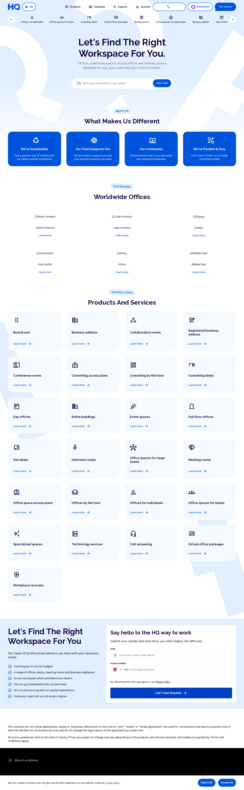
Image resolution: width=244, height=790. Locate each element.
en (29, 7)
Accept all (227, 782)
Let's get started (171, 693)
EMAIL (113, 649)
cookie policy (112, 782)
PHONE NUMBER (118, 664)
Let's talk (162, 83)
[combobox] (120, 669)
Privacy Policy (163, 681)
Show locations (23, 760)
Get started (225, 6)
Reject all (206, 782)
